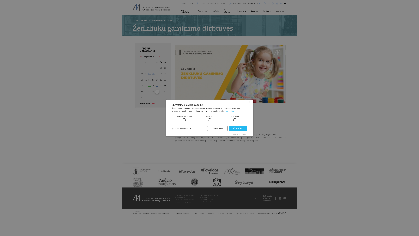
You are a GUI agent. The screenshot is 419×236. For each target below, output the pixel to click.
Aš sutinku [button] (238, 128)
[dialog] (209, 118)
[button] (181, 128)
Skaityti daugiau (231, 111)
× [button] (249, 102)
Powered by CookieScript (239, 134)
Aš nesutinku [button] (217, 128)
